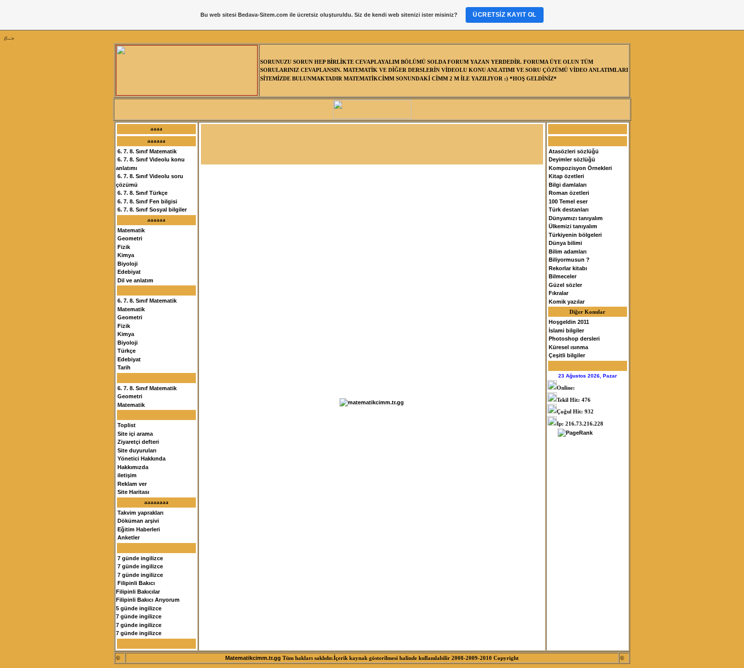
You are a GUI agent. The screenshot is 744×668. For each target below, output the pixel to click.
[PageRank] (575, 433)
